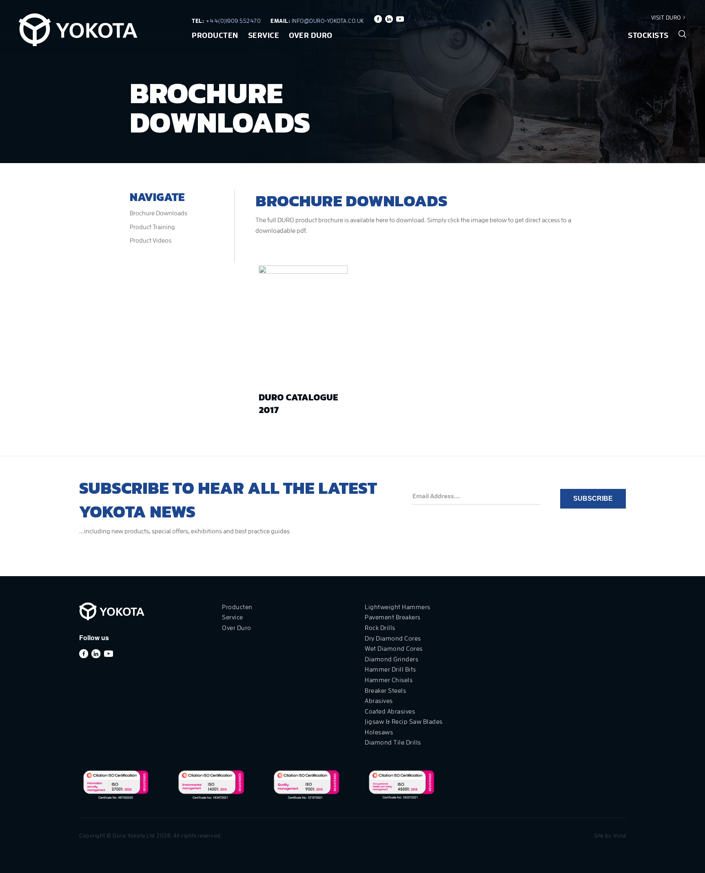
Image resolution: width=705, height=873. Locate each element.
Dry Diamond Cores (393, 638)
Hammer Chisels (388, 680)
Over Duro (311, 35)
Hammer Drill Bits (390, 669)
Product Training (152, 227)
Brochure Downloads (158, 213)
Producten (215, 35)
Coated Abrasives (390, 711)
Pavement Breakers (393, 617)
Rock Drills (380, 628)
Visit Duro (667, 17)
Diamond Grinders (391, 659)
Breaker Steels (385, 690)
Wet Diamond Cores (394, 648)
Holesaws (379, 732)
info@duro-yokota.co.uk (328, 21)
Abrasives (379, 701)
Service (263, 35)
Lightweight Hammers (397, 607)
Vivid (619, 835)
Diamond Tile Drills (393, 742)
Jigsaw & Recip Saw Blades (404, 721)
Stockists (648, 35)
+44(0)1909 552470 (233, 21)
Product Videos (150, 240)
